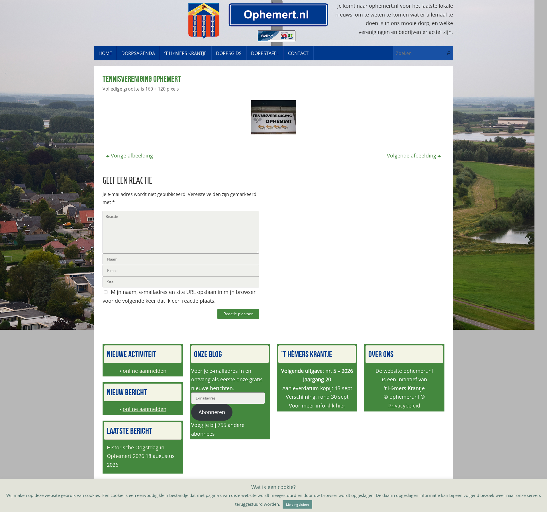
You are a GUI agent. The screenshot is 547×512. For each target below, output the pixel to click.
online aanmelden (144, 370)
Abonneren (212, 412)
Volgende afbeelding (411, 155)
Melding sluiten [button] (297, 504)
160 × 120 (155, 89)
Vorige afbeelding (132, 155)
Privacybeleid (404, 405)
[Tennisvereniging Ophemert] (273, 117)
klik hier (335, 405)
